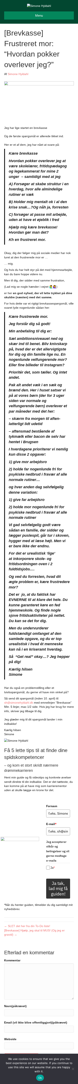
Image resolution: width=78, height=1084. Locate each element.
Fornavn (51, 806)
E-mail (51, 824)
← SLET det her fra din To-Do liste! (27, 926)
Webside (10, 1039)
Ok (40, 1077)
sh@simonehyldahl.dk (18, 702)
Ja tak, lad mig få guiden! (58, 888)
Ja (53, 867)
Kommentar (12, 960)
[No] (73, 1069)
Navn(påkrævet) (15, 1006)
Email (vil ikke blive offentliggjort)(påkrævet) (35, 1022)
